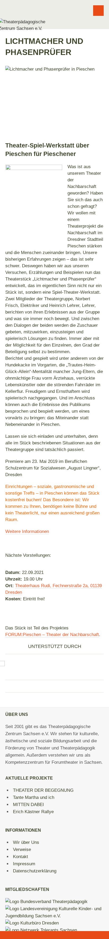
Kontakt (20, 856)
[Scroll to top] (54, 934)
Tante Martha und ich (33, 797)
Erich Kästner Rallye (33, 811)
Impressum (24, 863)
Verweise (22, 849)
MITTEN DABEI (28, 804)
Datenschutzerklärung (34, 870)
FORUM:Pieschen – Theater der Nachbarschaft (52, 634)
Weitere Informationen (27, 531)
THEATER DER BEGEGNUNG (43, 790)
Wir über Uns (26, 842)
